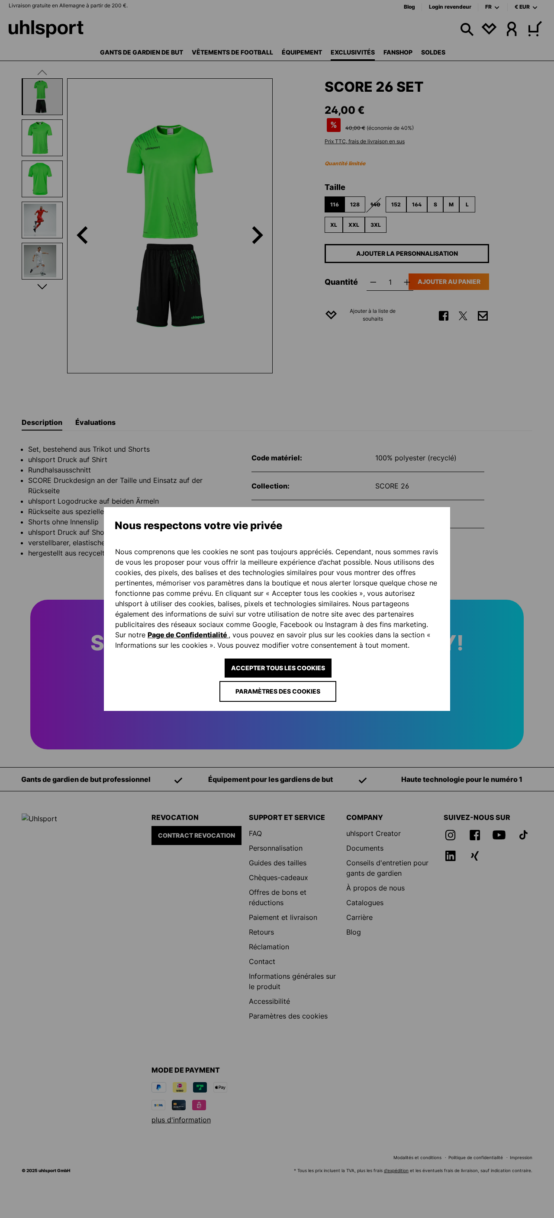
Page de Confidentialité (188, 634)
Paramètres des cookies (277, 691)
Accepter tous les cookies (278, 668)
